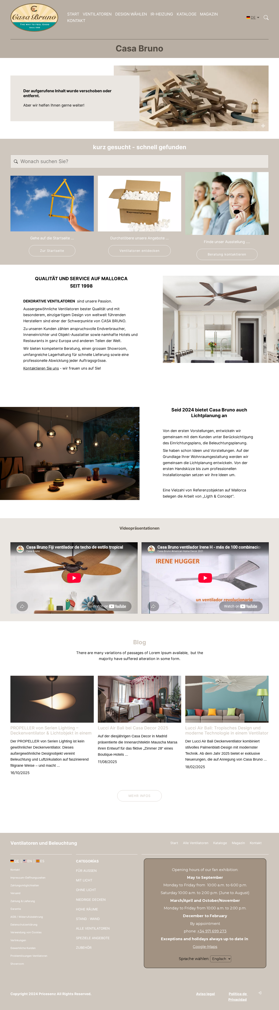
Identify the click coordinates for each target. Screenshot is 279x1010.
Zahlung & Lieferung (22, 901)
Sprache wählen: (194, 959)
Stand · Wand (88, 919)
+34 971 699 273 (212, 931)
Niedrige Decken (91, 900)
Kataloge (186, 14)
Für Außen (86, 871)
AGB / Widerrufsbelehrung (26, 916)
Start (73, 14)
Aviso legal (205, 994)
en (29, 861)
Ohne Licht (86, 890)
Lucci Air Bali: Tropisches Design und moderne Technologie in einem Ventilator (226, 730)
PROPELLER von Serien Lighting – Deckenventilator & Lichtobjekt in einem (51, 730)
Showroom (17, 963)
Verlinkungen (18, 940)
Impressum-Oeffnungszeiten (27, 877)
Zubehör (84, 948)
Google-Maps (205, 946)
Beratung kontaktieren (227, 254)
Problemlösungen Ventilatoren (28, 955)
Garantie (15, 908)
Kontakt (76, 20)
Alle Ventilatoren (195, 843)
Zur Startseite (52, 251)
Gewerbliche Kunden (23, 948)
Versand (15, 893)
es (42, 861)
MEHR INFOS (139, 796)
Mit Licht (84, 880)
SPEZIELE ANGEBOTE (93, 938)
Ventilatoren (97, 14)
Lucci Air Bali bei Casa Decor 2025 (133, 727)
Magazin (209, 14)
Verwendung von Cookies (26, 932)
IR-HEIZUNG (162, 14)
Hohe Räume (87, 909)
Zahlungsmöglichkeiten (24, 885)
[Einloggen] (260, 993)
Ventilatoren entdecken (139, 251)
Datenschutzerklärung (23, 924)
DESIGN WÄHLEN (131, 14)
